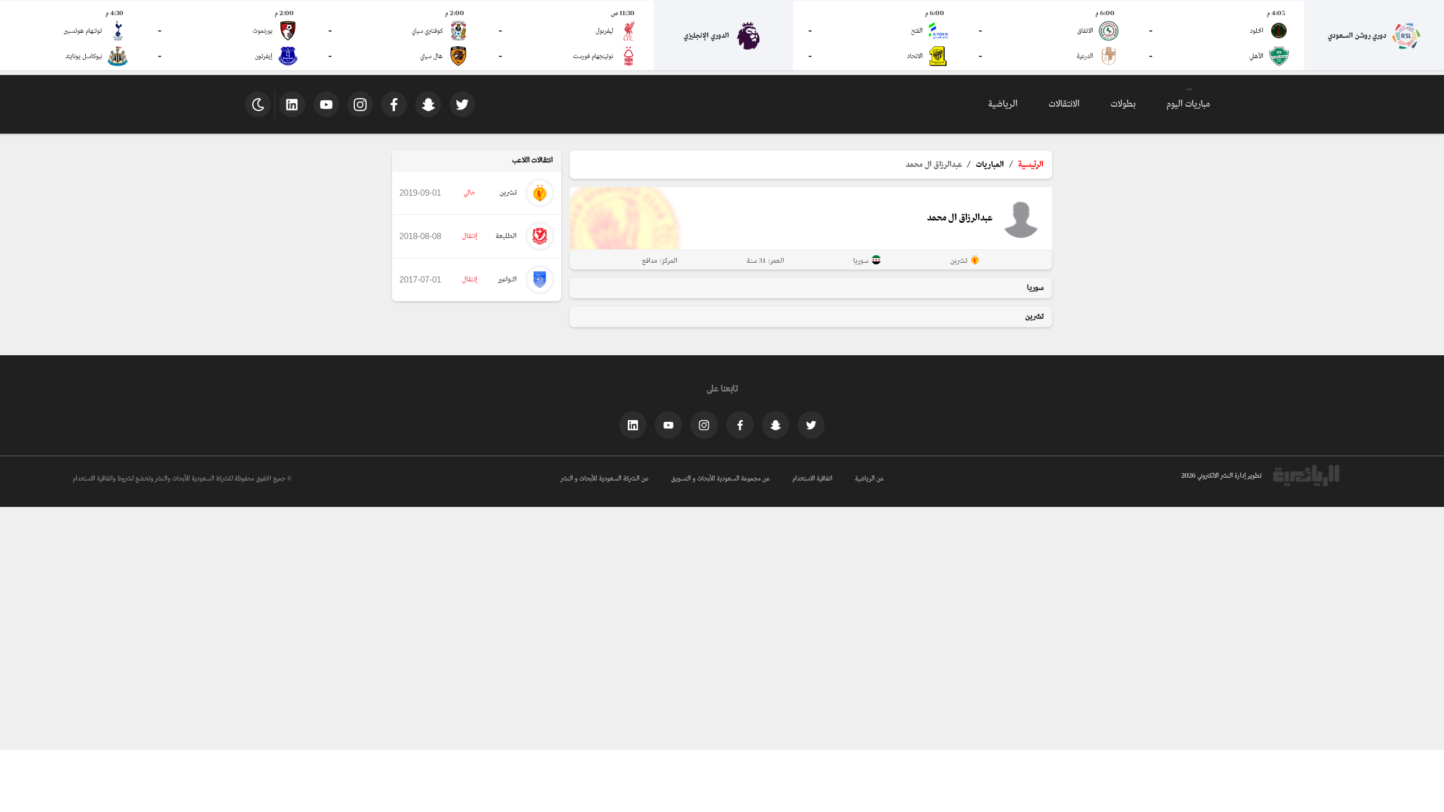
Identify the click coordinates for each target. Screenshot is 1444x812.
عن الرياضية (869, 478)
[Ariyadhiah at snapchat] (775, 424)
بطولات (1123, 104)
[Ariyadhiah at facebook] (740, 424)
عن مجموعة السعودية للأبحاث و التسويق (720, 478)
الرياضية (1003, 104)
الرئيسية (1031, 164)
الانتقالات (1064, 104)
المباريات (990, 164)
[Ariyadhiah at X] (811, 424)
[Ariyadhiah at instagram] (703, 424)
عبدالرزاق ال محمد (934, 164)
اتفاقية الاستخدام (813, 478)
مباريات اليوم (1188, 104)
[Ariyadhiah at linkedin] (632, 424)
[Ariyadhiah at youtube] (668, 424)
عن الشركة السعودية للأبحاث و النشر (605, 478)
